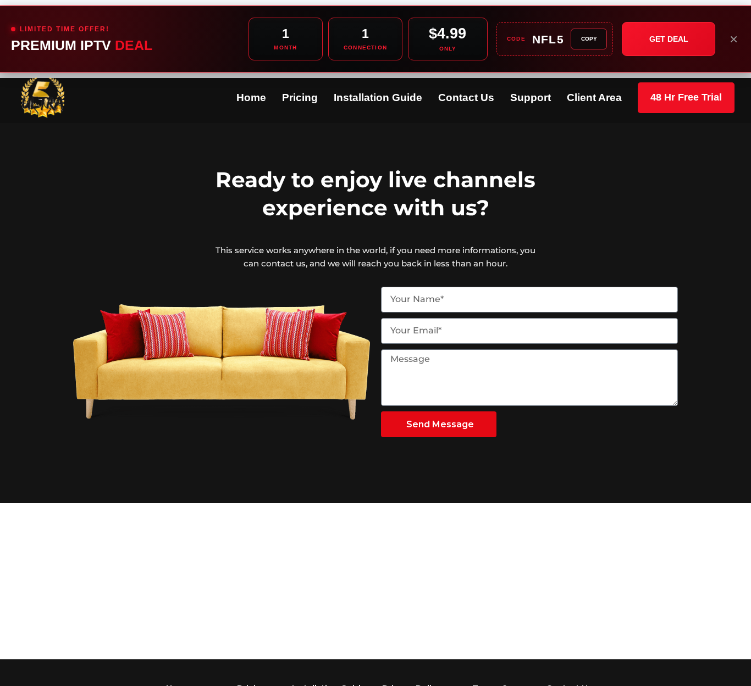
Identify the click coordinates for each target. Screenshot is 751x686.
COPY (589, 39)
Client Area (594, 97)
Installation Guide (378, 97)
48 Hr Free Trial (686, 97)
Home (251, 97)
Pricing (300, 97)
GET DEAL (668, 39)
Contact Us (466, 97)
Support (530, 97)
